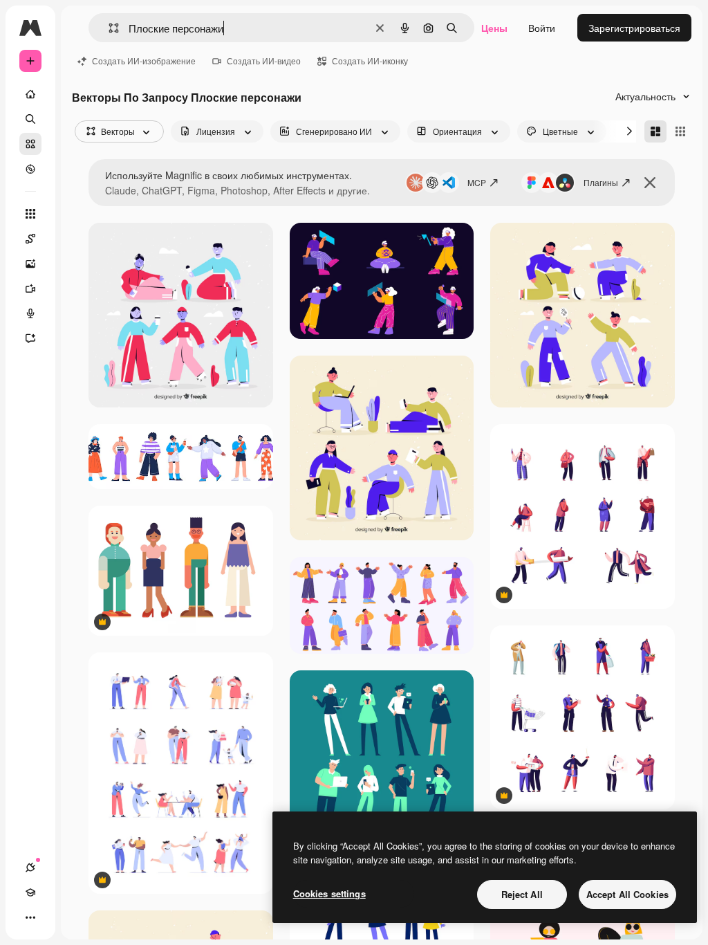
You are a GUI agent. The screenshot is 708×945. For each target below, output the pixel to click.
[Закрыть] (650, 182)
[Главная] (30, 94)
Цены (494, 28)
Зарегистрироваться (634, 28)
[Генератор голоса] (30, 313)
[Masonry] (655, 131)
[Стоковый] (30, 144)
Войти (541, 28)
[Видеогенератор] (30, 288)
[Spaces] (30, 239)
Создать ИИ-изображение (144, 60)
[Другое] (30, 917)
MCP (476, 182)
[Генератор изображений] (30, 264)
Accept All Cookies (627, 894)
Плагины (601, 182)
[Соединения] (30, 867)
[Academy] (30, 892)
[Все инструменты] (30, 214)
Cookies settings (329, 893)
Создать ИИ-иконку (370, 60)
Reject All (522, 894)
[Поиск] (30, 119)
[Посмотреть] (30, 169)
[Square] (680, 131)
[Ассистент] (30, 338)
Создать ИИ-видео (264, 60)
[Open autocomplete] (108, 28)
